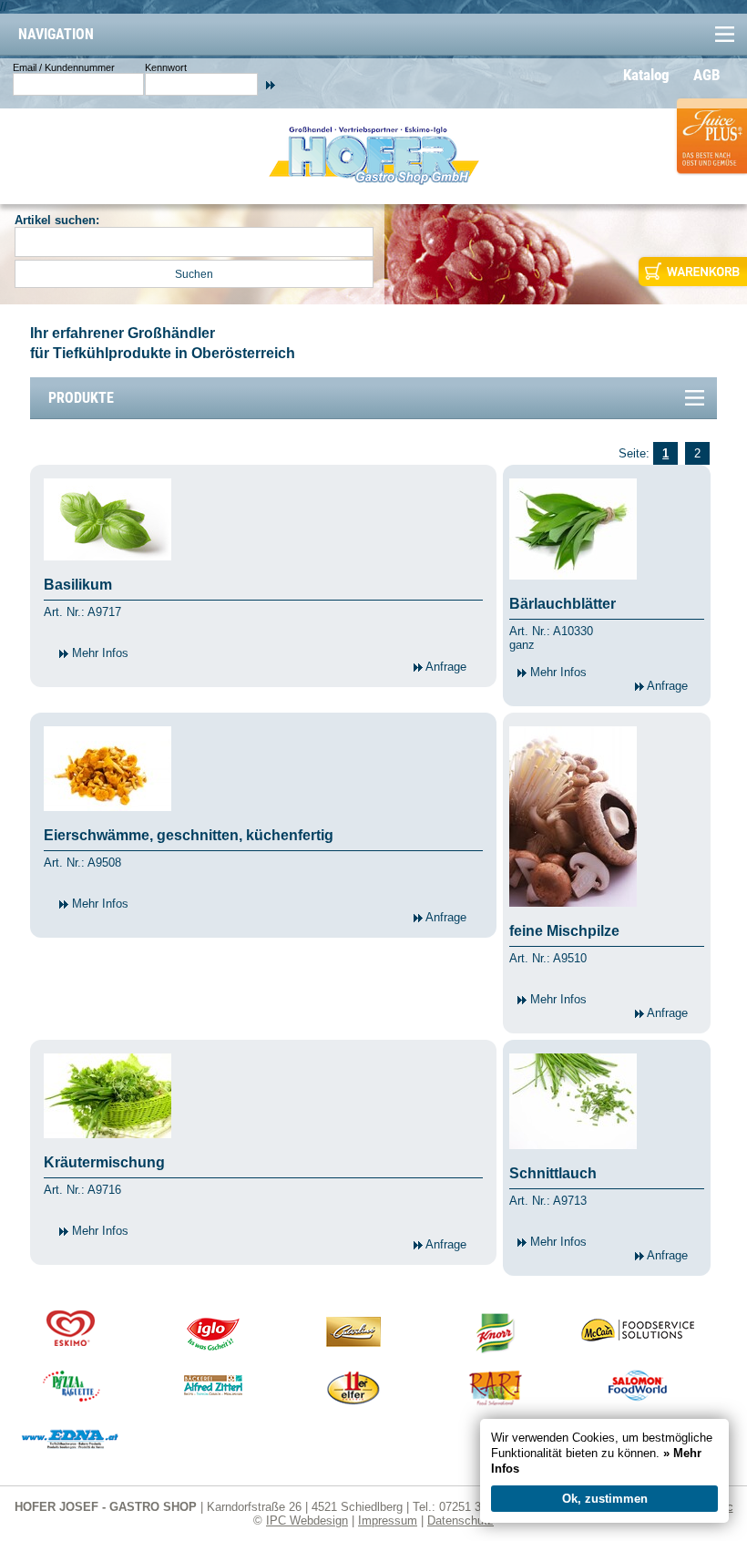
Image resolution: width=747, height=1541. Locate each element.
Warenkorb (691, 271)
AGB (707, 75)
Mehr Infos (98, 653)
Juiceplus (710, 151)
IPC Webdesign (307, 1520)
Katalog (646, 75)
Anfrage (444, 666)
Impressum (387, 1520)
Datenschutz (460, 1520)
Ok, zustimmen (605, 1498)
